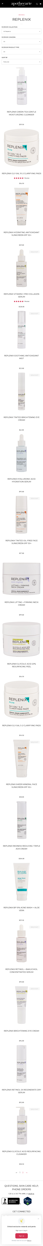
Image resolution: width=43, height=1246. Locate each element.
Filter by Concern (8, 37)
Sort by (4, 57)
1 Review (26, 178)
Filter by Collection (9, 27)
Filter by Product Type (10, 47)
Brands (21, 15)
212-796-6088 (20, 1194)
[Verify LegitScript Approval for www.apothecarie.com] (28, 1205)
